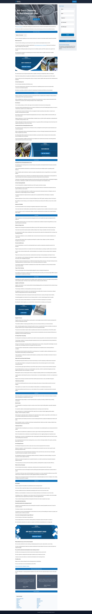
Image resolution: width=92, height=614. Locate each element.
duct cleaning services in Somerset (40, 45)
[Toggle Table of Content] (25, 35)
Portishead (18, 606)
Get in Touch (36, 276)
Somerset (38, 605)
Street (17, 600)
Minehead (38, 599)
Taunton (17, 604)
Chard (38, 603)
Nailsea (17, 605)
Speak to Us (36, 480)
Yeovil (38, 604)
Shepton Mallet (19, 607)
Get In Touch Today (36, 31)
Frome (38, 606)
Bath (37, 607)
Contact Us (36, 393)
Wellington (38, 598)
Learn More (36, 215)
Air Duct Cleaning (19, 26)
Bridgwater (24, 566)
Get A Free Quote (36, 591)
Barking (28, 566)
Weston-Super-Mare (18, 566)
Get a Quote (36, 19)
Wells (17, 603)
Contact (74, 1)
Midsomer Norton (40, 600)
